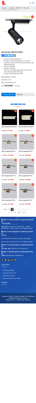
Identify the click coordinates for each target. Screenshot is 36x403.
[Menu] (33, 3)
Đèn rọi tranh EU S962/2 (9, 127)
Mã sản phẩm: (5, 77)
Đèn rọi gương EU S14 (8, 176)
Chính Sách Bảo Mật (8, 270)
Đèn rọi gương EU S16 (8, 151)
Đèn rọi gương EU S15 (25, 151)
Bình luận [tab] (19, 94)
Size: (2, 82)
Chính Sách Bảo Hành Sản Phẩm (12, 278)
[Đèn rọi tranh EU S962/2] (9, 117)
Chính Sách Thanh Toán (9, 273)
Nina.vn (25, 298)
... (32, 209)
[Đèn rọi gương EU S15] (26, 141)
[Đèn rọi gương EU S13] (26, 166)
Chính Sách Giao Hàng (9, 275)
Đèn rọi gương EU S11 (25, 200)
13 (11, 212)
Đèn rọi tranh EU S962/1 (26, 127)
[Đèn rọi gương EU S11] (26, 190)
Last (24, 212)
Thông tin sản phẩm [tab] (8, 94)
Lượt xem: (4, 80)
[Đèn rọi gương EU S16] (9, 141)
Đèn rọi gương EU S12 (8, 200)
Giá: (2, 86)
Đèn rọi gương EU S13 (25, 176)
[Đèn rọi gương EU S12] (9, 190)
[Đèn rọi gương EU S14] (9, 166)
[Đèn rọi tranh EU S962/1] (26, 117)
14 (15, 212)
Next (19, 212)
